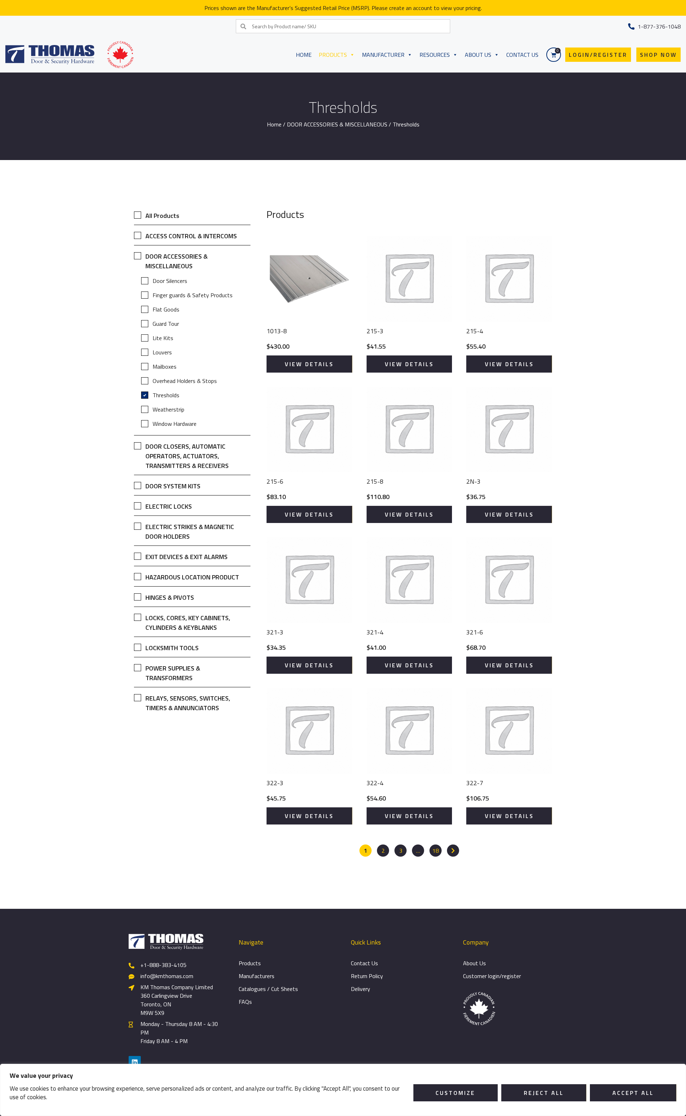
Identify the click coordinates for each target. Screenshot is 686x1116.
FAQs (245, 1001)
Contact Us (522, 54)
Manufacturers (256, 976)
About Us (478, 54)
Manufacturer (383, 54)
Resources (434, 54)
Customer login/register (492, 976)
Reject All (544, 1092)
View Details (309, 364)
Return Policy (367, 976)
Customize (455, 1092)
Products (333, 54)
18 (435, 850)
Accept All (633, 1092)
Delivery (360, 989)
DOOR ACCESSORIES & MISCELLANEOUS (337, 124)
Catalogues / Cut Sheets (268, 989)
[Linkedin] (135, 1062)
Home (304, 54)
